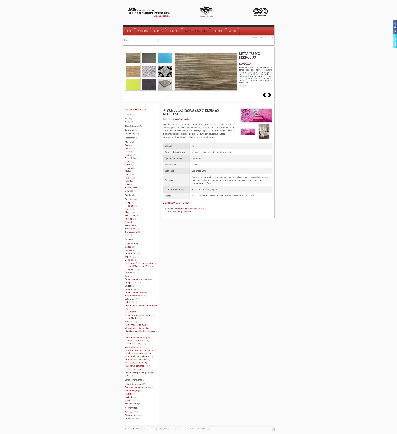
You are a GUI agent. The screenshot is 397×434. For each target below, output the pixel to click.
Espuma (130, 155)
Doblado (130, 260)
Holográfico (131, 206)
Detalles (242, 85)
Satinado (131, 222)
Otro (129, 191)
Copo (129, 152)
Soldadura (131, 321)
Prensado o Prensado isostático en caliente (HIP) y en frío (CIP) (140, 264)
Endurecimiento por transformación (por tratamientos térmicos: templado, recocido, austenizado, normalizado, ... (140, 351)
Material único (133, 403)
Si (128, 118)
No (129, 122)
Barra (128, 145)
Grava (129, 165)
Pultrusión (131, 302)
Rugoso (130, 219)
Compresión (133, 282)
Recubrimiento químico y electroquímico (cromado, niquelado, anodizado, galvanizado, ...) (141, 329)
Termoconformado (136, 295)
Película (130, 181)
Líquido (130, 168)
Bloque (130, 148)
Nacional (131, 412)
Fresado (130, 273)
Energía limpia (133, 390)
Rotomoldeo (132, 289)
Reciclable (132, 397)
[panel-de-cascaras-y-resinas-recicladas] (256, 115)
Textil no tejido (133, 187)
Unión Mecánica (133, 318)
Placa (130, 178)
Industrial (132, 133)
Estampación (132, 243)
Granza (129, 161)
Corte (129, 276)
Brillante (131, 199)
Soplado (130, 256)
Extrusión (131, 250)
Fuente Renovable (135, 384)
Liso (129, 209)
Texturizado (133, 225)
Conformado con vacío (136, 292)
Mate (130, 212)
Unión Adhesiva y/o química (140, 315)
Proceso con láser (134, 369)
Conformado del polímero (139, 279)
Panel (129, 174)
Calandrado (132, 299)
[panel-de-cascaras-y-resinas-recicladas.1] (264, 131)
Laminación (132, 253)
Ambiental (132, 418)
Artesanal (131, 130)
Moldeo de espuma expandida (140, 372)
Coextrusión (131, 312)
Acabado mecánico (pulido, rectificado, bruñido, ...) (137, 361)
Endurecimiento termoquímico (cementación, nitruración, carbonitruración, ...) (139, 340)
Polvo (128, 184)
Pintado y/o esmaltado (137, 366)
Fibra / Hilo (132, 158)
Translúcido (132, 228)
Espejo (129, 202)
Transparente (132, 232)
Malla (128, 171)
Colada (130, 247)
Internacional (133, 415)
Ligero (130, 400)
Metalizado (132, 215)
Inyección (131, 286)
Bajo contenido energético (139, 387)
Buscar (127, 40)
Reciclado (131, 394)
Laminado (132, 269)
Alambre (130, 142)
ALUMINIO (245, 63)
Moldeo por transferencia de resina (141, 307)
